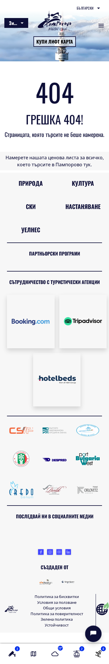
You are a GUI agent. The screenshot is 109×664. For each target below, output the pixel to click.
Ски (31, 206)
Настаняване (83, 206)
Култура (83, 183)
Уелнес (30, 229)
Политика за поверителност (57, 613)
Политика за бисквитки (57, 596)
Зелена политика (57, 619)
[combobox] (88, 8)
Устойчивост (57, 625)
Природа (31, 183)
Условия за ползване (56, 602)
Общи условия (57, 608)
